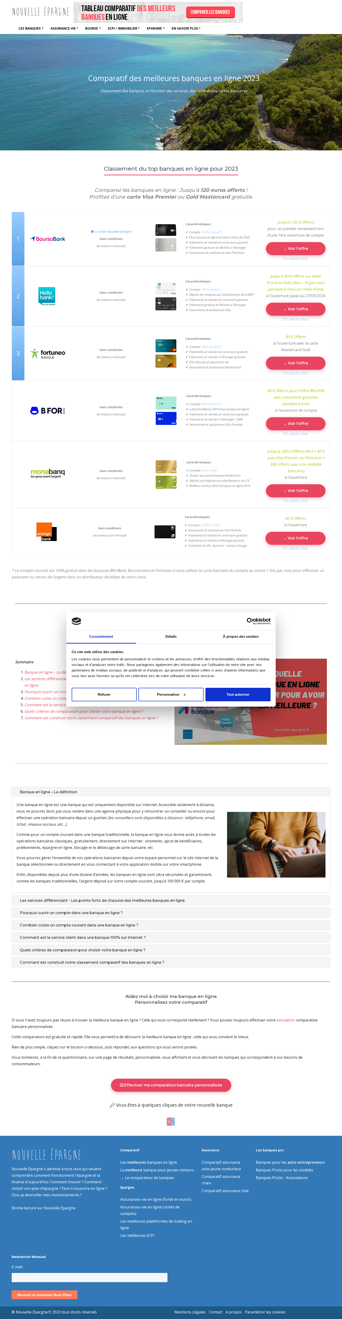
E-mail (17, 1266)
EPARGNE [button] (154, 28)
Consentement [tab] (101, 636)
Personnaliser (168, 694)
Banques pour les (290, 1162)
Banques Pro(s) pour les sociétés (284, 1170)
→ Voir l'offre (295, 248)
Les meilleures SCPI (137, 1235)
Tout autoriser (238, 694)
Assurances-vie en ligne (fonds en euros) (155, 1199)
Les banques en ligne (148, 1162)
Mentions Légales (190, 1312)
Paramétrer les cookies (265, 1312)
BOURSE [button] (91, 28)
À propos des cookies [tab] (241, 636)
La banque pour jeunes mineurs (157, 1170)
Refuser (104, 694)
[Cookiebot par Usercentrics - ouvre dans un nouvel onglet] (250, 621)
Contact (215, 1312)
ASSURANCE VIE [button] (63, 28)
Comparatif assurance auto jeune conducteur (221, 1165)
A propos (234, 1312)
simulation (286, 1020)
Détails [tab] (171, 636)
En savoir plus (295, 258)
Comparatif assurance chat (225, 1190)
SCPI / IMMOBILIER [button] (122, 28)
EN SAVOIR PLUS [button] (185, 28)
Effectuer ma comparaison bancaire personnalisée (172, 1085)
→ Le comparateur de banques (147, 1177)
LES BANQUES (30, 28)
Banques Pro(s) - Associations (282, 1177)
